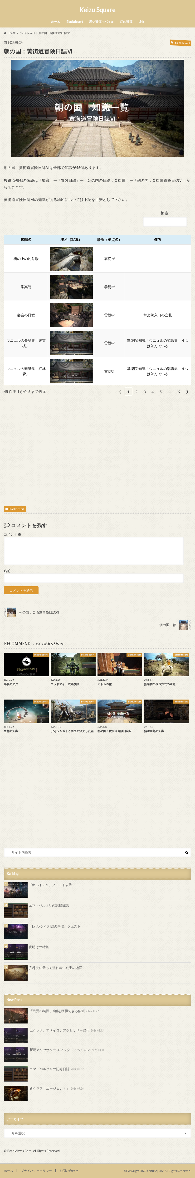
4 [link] (152, 391)
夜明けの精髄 (39, 947)
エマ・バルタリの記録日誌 (49, 905)
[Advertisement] (97, 449)
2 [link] (136, 391)
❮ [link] (120, 391)
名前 (7, 571)
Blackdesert (75, 21)
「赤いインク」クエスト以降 (50, 885)
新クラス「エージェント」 (56, 1088)
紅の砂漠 (126, 21)
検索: (165, 213)
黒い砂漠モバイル (101, 21)
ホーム (55, 21)
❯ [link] (187, 391)
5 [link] (161, 391)
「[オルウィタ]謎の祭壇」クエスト (55, 926)
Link (141, 21)
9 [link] (179, 391)
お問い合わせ (69, 1171)
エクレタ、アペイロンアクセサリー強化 (66, 1030)
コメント (12, 534)
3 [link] (144, 391)
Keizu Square (97, 10)
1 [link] (128, 391)
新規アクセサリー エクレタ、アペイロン (67, 1050)
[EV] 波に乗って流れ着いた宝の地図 (55, 968)
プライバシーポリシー (36, 1171)
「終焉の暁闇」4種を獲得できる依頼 (64, 1011)
